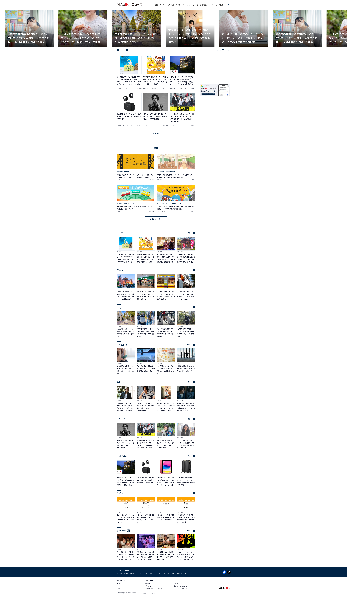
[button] (119, 50)
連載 (156, 5)
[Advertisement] (215, 173)
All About (119, 583)
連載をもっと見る (156, 219)
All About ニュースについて (181, 588)
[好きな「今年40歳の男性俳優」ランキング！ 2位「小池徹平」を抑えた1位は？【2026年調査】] (155, 109)
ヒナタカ (119, 179)
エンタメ (188, 5)
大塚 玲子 (159, 179)
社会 (172, 5)
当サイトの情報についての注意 (153, 588)
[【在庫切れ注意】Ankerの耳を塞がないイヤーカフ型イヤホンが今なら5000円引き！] (129, 109)
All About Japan (121, 586)
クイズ (211, 5)
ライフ (162, 5)
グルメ (167, 5)
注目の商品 (203, 5)
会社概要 (147, 583)
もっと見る (155, 133)
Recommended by (219, 156)
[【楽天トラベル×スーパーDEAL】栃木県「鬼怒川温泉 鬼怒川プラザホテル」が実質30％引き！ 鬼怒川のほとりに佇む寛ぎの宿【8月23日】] (182, 72)
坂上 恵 (145, 125)
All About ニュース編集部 (123, 88)
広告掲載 (176, 583)
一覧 (188, 233)
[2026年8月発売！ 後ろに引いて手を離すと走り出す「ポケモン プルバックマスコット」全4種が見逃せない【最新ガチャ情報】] (155, 72)
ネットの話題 (218, 5)
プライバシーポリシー (151, 586)
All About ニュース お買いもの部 (178, 88)
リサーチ (196, 5)
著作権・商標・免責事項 (180, 586)
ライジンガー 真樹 (161, 211)
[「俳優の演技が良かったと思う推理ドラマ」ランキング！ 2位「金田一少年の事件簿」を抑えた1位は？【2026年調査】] (182, 109)
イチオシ (119, 588)
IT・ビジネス (180, 5)
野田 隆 (118, 211)
